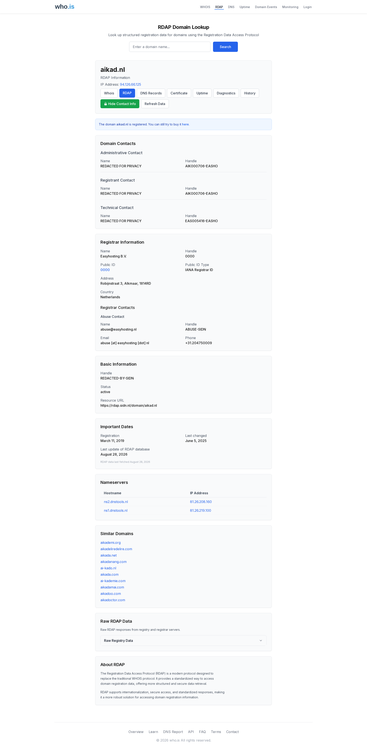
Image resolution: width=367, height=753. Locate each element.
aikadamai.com (112, 587)
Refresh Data (155, 104)
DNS (231, 7)
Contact (232, 732)
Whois (109, 93)
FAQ (202, 732)
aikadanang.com (113, 562)
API (191, 732)
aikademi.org (110, 542)
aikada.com (109, 574)
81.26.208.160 (201, 502)
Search (225, 47)
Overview (136, 732)
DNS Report (173, 732)
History (249, 93)
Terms (216, 732)
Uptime (245, 7)
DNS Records (151, 93)
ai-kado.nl (108, 568)
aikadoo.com (110, 593)
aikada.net (108, 555)
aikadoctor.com (112, 600)
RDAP (219, 7)
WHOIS (205, 7)
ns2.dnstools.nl (116, 502)
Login (307, 7)
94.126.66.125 (130, 84)
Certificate (179, 93)
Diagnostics (226, 93)
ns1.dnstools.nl (115, 510)
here (185, 124)
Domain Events (266, 7)
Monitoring (290, 7)
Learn (153, 732)
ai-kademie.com (113, 581)
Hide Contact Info (122, 104)
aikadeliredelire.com (116, 549)
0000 (105, 270)
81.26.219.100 (200, 510)
